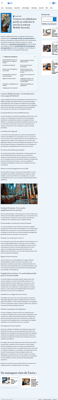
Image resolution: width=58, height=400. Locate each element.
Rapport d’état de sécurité (8, 78)
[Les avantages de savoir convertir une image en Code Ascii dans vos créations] (47, 48)
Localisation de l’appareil (8, 65)
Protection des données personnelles (26, 66)
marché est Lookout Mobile (17, 44)
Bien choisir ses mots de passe (14, 381)
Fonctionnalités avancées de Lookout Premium (9, 75)
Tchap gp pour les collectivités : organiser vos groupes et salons (34, 383)
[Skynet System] (10, 3)
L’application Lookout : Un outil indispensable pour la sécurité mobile (27, 80)
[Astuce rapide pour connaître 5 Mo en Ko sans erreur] (47, 32)
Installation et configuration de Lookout (10, 84)
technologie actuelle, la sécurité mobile (22, 38)
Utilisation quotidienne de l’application (26, 84)
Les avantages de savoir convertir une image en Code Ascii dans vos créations (55, 49)
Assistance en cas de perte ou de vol (27, 75)
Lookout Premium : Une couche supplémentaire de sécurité (26, 71)
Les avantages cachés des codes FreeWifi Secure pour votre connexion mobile (55, 67)
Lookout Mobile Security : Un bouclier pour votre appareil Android (9, 61)
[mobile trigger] (2, 3)
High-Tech (33, 377)
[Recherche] (50, 3)
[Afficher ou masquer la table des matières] (26, 57)
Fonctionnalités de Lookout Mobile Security (27, 61)
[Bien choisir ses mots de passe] (6, 380)
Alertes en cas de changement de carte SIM (9, 70)
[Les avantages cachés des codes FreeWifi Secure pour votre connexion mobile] (47, 66)
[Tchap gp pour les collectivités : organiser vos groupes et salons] (26, 381)
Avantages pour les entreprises (10, 88)
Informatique (14, 377)
